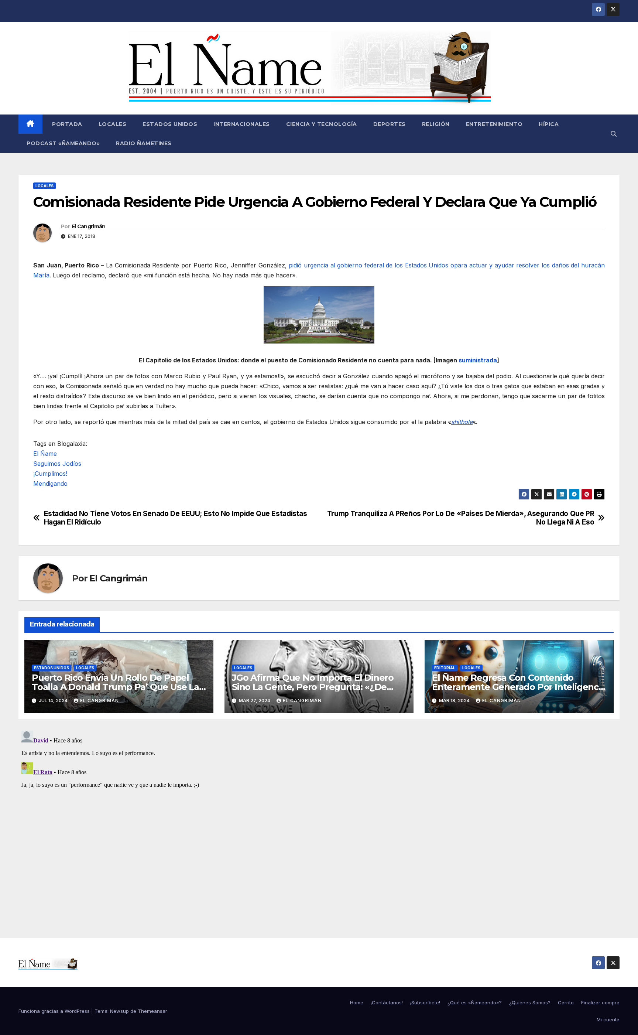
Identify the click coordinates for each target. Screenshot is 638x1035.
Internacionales (241, 124)
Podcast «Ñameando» (63, 143)
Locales (113, 124)
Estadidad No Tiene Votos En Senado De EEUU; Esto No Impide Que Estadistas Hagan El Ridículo (175, 517)
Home (356, 1002)
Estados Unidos (170, 124)
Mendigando (50, 483)
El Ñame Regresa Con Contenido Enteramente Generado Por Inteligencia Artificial (519, 686)
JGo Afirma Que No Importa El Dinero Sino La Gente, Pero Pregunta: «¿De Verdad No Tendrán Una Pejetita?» (313, 686)
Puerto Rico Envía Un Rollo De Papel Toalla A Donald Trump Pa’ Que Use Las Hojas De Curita (117, 686)
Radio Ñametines (144, 143)
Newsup (119, 1011)
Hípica (549, 124)
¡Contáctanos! (387, 1002)
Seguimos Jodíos (57, 463)
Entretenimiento (494, 124)
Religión (436, 124)
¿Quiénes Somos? (529, 1002)
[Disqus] (319, 820)
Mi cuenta (608, 1019)
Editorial (444, 668)
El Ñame (45, 453)
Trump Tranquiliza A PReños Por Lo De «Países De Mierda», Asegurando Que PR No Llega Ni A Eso (460, 517)
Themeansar (152, 1011)
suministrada (478, 360)
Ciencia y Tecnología (321, 124)
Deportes (389, 124)
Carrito (566, 1002)
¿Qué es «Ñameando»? (474, 1002)
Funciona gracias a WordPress (54, 1011)
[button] (614, 133)
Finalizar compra (600, 1002)
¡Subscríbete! (425, 1002)
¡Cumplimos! (50, 473)
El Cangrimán (89, 226)
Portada (66, 124)
